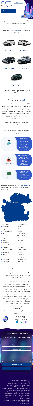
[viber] (25, 322)
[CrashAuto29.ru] (6, 2)
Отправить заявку (16, 364)
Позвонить (18, 2)
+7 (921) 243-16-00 (21, 320)
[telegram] (17, 322)
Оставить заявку (9, 11)
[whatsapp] (21, 322)
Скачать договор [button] (16, 368)
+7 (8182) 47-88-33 (21, 317)
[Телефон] (16, 345)
